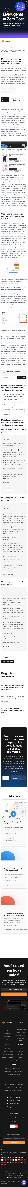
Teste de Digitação (21, 1060)
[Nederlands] (25, 1160)
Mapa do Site (8, 1175)
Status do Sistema (21, 1032)
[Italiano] (13, 1160)
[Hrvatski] (8, 1160)
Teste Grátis (4, 99)
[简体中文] (5, 1164)
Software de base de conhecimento (14, 1068)
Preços (7, 1030)
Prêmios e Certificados (7, 1051)
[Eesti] (25, 1157)
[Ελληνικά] (16, 1157)
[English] (19, 1157)
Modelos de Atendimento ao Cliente (14, 47)
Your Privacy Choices (15, 1177)
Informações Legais (7, 1060)
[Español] (22, 1157)
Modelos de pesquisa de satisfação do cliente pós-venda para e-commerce (13, 50)
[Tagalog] (25, 1162)
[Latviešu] (22, 1160)
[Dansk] (11, 1157)
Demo (7, 1027)
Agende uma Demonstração (16, 99)
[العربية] (2, 1157)
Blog (21, 1048)
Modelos (21, 1057)
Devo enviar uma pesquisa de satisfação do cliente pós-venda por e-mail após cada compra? (13, 687)
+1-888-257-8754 (14, 1100)
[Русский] (13, 1162)
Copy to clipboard (8, 490)
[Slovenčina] (16, 1162)
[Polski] (5, 1162)
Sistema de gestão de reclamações (14, 1084)
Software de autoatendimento (14, 1077)
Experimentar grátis (7, 661)
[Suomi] (2, 1160)
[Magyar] (11, 1160)
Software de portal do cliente (14, 1087)
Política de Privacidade (11, 1173)
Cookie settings (19, 1175)
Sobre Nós (7, 1048)
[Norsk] (2, 1162)
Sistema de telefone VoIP (14, 1074)
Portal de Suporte (20, 1026)
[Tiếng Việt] (2, 1164)
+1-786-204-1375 (14, 1104)
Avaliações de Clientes (7, 1054)
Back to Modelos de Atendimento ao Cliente (13, 656)
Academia (20, 1054)
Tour (7, 1039)
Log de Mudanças (21, 1035)
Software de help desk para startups (14, 1090)
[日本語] (16, 1160)
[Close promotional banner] (26, 2)
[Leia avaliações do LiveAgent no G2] (14, 1126)
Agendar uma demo (14, 994)
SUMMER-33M (13, 23)
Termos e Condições (7, 1171)
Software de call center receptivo (14, 1081)
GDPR (21, 1173)
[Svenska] (22, 1162)
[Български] (5, 1157)
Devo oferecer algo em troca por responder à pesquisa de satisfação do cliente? (12, 710)
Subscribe (14, 1142)
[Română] (11, 1162)
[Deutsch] (13, 1157)
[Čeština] (8, 1157)
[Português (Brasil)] (8, 1162)
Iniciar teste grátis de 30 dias (14, 989)
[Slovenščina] (19, 1162)
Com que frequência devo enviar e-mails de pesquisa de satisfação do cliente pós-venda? (13, 699)
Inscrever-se (21, 377)
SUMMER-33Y (9, 25)
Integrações (7, 1036)
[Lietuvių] (19, 1160)
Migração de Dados (21, 1029)
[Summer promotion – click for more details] (14, 19)
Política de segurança (20, 1171)
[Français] (5, 1160)
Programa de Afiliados (7, 1057)
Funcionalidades (7, 1033)
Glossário (21, 1051)
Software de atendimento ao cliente (14, 1071)
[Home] (2, 48)
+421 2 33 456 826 (14, 1097)
